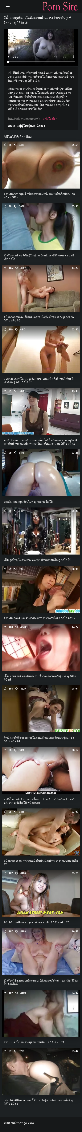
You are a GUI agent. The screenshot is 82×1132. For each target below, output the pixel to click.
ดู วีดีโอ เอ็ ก (50, 118)
